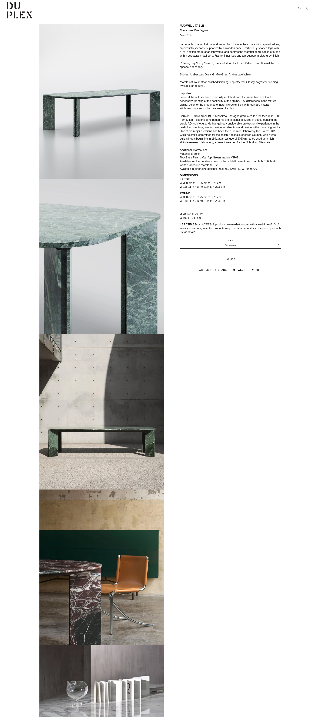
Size (230, 240)
